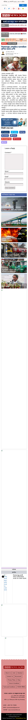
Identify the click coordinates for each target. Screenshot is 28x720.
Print (4, 142)
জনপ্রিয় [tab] (14, 572)
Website (7, 182)
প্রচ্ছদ (4, 43)
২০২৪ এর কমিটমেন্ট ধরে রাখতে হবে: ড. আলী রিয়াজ (14, 286)
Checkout (20, 673)
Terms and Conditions (9, 687)
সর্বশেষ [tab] (14, 569)
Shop (18, 680)
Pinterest (17, 139)
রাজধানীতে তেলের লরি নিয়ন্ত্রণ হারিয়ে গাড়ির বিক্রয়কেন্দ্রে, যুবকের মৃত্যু (13, 255)
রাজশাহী (14, 43)
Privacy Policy (11, 680)
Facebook (6, 132)
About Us (8, 673)
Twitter (15, 132)
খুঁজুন (23, 5)
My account (18, 676)
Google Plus (7, 139)
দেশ (11, 43)
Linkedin (5, 135)
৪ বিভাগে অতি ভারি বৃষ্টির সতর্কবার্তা (12, 210)
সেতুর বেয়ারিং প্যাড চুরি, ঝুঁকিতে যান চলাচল (12, 224)
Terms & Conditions (14, 683)
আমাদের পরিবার (21, 687)
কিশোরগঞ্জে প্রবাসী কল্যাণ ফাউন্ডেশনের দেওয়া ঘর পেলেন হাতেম (19, 576)
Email (7, 176)
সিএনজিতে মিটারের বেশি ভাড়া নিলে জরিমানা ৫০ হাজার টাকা (12, 270)
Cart (14, 673)
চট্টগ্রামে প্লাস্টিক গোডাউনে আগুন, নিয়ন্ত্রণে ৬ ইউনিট (12, 240)
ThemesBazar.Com (20, 718)
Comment (8, 152)
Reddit (14, 135)
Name (7, 171)
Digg (23, 132)
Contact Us (10, 676)
